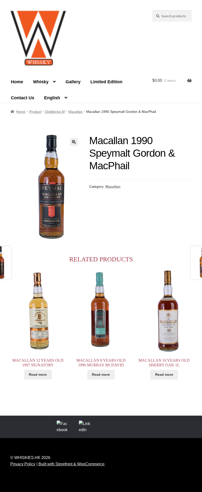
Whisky (41, 81)
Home (17, 81)
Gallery (73, 81)
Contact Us (22, 97)
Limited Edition (106, 81)
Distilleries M (55, 112)
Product (35, 112)
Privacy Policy (22, 464)
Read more (38, 374)
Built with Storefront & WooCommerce (71, 464)
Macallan (75, 112)
